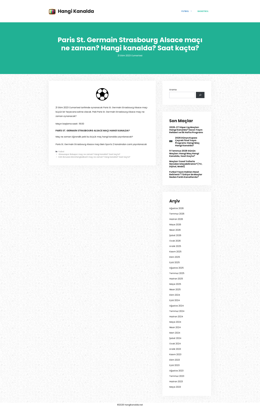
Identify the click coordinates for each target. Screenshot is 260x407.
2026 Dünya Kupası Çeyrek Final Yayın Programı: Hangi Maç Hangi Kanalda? (187, 141)
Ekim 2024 (174, 294)
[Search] (200, 95)
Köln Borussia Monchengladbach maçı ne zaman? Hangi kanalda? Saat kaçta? (94, 157)
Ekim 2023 (174, 359)
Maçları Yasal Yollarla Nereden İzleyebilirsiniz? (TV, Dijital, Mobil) (185, 164)
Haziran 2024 (176, 316)
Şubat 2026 (175, 235)
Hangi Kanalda (76, 11)
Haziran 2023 (176, 381)
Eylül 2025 (174, 262)
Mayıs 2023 (175, 386)
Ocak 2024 (175, 343)
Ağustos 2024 (176, 305)
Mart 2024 (174, 332)
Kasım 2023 (175, 354)
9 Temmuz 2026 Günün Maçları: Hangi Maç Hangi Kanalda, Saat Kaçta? (184, 153)
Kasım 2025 (175, 251)
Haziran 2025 (176, 278)
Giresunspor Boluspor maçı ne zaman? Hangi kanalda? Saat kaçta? (89, 154)
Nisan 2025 (175, 289)
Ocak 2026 (175, 240)
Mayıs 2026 (175, 224)
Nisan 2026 (175, 230)
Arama (173, 89)
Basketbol (203, 11)
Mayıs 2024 (175, 322)
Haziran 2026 (176, 219)
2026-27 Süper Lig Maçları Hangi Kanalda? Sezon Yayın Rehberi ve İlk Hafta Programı (186, 130)
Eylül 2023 (174, 365)
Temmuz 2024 (176, 311)
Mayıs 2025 (175, 284)
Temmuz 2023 (176, 376)
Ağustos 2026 (176, 208)
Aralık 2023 (175, 349)
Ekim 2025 (174, 257)
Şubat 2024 (175, 338)
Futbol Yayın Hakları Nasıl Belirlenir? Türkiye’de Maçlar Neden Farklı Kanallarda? (185, 174)
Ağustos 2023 (176, 370)
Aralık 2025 (175, 246)
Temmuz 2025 (176, 273)
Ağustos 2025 (176, 267)
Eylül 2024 (174, 300)
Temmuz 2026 (176, 213)
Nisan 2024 (175, 327)
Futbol (185, 11)
